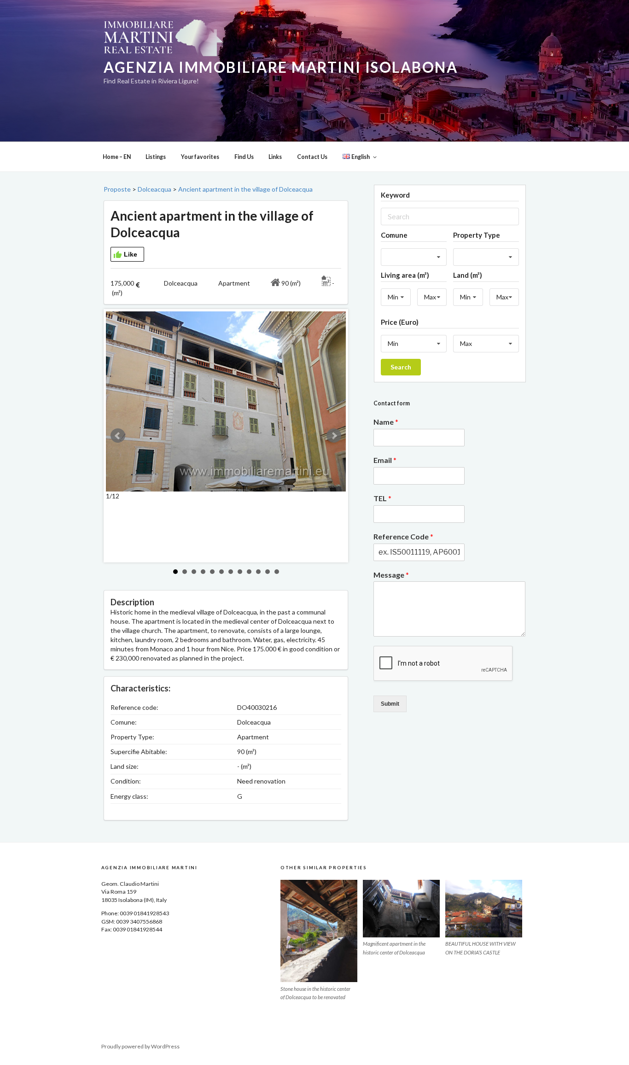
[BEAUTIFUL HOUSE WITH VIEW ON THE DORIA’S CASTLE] (483, 908)
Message (391, 574)
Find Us (244, 156)
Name (385, 421)
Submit (390, 704)
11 (267, 571)
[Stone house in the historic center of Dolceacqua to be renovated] (318, 931)
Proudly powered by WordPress (140, 1046)
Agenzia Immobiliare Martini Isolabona (281, 67)
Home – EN (117, 156)
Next (333, 435)
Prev (118, 435)
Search (400, 367)
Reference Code (403, 536)
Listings (156, 156)
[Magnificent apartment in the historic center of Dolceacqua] (401, 908)
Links (275, 156)
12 (276, 571)
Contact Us (312, 156)
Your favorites (200, 156)
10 (258, 571)
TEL (382, 498)
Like (130, 254)
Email (384, 460)
